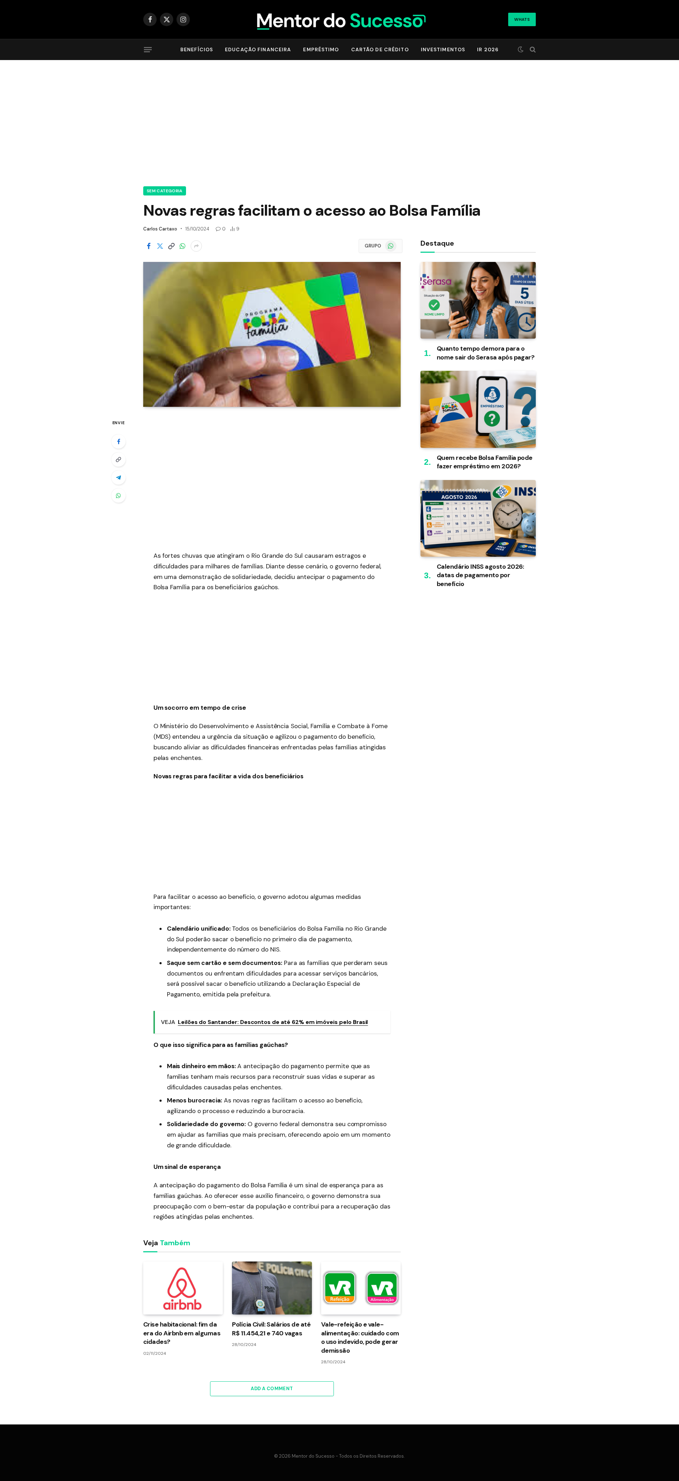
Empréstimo (321, 49)
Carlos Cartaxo (160, 229)
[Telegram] (118, 477)
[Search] (532, 50)
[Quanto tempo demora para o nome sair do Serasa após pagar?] (478, 300)
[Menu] (148, 49)
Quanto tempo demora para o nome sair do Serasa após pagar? (485, 352)
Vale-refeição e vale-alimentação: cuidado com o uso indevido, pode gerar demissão (360, 1337)
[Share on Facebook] (148, 246)
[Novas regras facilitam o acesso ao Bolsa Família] (272, 334)
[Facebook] (118, 441)
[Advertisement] (339, 121)
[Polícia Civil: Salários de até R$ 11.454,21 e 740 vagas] (272, 1288)
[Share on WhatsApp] (182, 246)
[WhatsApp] (118, 495)
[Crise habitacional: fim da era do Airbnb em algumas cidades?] (183, 1288)
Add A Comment (272, 1389)
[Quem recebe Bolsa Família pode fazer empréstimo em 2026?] (478, 409)
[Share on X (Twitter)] (160, 246)
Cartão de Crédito (380, 49)
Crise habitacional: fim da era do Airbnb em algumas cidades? (181, 1333)
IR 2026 (488, 49)
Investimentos (443, 49)
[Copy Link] (171, 246)
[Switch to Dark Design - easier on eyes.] (520, 49)
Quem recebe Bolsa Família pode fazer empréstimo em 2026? (485, 461)
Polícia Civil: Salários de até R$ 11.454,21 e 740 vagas (271, 1328)
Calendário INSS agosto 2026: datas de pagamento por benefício (480, 575)
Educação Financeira (258, 49)
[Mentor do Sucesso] (339, 19)
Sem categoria (164, 191)
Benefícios (196, 49)
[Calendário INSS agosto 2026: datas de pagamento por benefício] (478, 518)
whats (522, 19)
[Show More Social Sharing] (196, 246)
